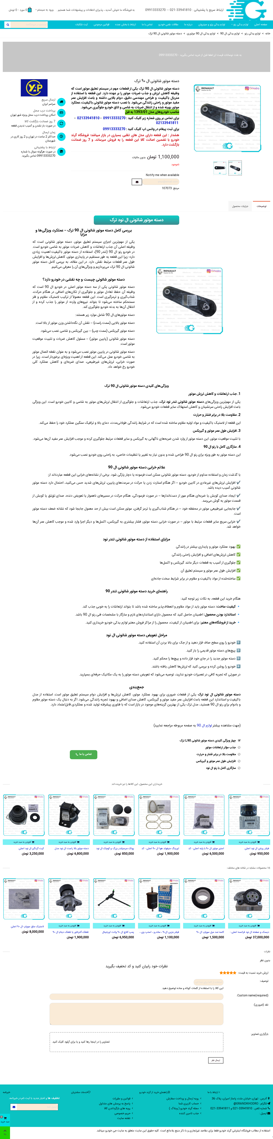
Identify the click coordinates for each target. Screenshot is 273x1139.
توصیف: (264, 981)
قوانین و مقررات (121, 1098)
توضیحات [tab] (261, 206)
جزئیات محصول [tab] (240, 206)
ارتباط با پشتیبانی (44, 147)
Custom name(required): (252, 996)
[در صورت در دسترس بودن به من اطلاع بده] (137, 182)
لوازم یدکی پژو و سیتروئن (211, 24)
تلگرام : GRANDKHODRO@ (250, 1103)
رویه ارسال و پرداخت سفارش (182, 1098)
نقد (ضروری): (260, 1005)
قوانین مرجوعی (101, 24)
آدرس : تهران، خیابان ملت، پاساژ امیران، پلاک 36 (239, 1098)
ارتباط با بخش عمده (125, 24)
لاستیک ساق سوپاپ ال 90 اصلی (72, 927)
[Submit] (13, 1107)
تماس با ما (147, 24)
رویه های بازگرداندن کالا (117, 1108)
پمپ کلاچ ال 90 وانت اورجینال (163, 932)
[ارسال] (7, 25)
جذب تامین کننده (189, 1113)
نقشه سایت (123, 1118)
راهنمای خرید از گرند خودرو (153, 1092)
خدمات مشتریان (79, 1092)
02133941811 (167, 123)
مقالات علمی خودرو (168, 24)
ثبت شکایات (81, 24)
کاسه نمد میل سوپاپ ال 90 (255, 932)
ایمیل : (263, 1113)
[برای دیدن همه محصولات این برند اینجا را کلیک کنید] (34, 88)
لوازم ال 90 (204, 725)
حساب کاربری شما (188, 1103)
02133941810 (88, 118)
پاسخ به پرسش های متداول (114, 1103)
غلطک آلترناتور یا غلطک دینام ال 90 (116, 932)
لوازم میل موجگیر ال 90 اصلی (28, 849)
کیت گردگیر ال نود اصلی (76, 849)
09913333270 (168, 55)
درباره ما (188, 24)
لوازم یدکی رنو (240, 24)
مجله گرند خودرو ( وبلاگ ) (184, 1108)
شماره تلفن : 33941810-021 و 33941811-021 (238, 1108)
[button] (83, 754)
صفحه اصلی (260, 24)
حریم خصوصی (122, 1113)
